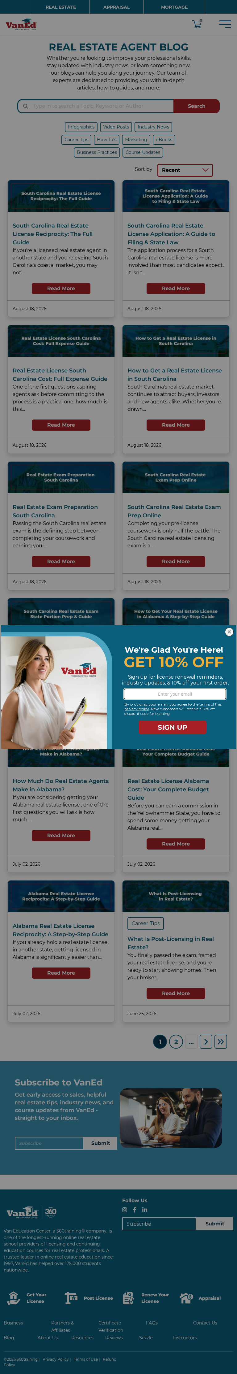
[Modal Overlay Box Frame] (118, 687)
